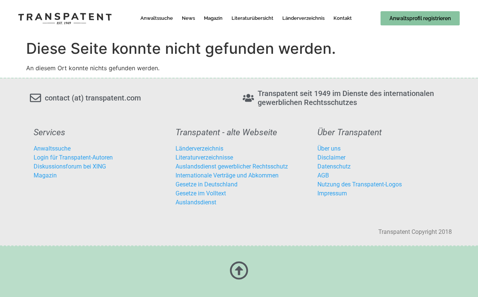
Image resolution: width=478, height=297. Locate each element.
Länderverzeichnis (303, 18)
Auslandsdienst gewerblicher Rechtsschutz (232, 166)
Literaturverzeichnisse (204, 157)
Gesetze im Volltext (201, 193)
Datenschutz (334, 166)
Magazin (213, 18)
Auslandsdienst (196, 202)
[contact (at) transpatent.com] (35, 97)
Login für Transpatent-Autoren (73, 157)
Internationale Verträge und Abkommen (227, 175)
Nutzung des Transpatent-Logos (359, 184)
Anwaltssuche (156, 18)
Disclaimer (331, 157)
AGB (323, 175)
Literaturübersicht (252, 18)
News (188, 18)
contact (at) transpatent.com (93, 97)
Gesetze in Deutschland (207, 184)
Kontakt (342, 18)
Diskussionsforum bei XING (70, 166)
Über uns (329, 148)
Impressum (332, 193)
